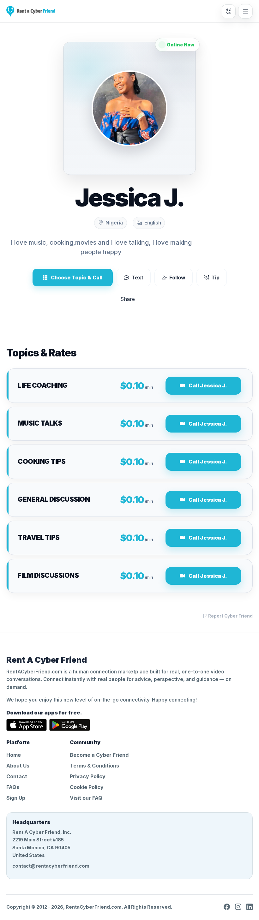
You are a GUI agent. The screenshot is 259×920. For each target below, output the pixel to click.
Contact (16, 776)
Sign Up (15, 798)
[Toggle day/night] (229, 11)
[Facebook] (227, 907)
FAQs (12, 787)
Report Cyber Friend (230, 615)
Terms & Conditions (94, 765)
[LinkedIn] (249, 907)
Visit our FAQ (86, 798)
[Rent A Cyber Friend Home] (30, 11)
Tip (215, 277)
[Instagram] (238, 907)
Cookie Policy (87, 787)
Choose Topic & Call (77, 277)
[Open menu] (245, 11)
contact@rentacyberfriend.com (50, 866)
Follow (177, 277)
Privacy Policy (87, 776)
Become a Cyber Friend (99, 755)
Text (137, 277)
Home (13, 755)
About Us (17, 765)
